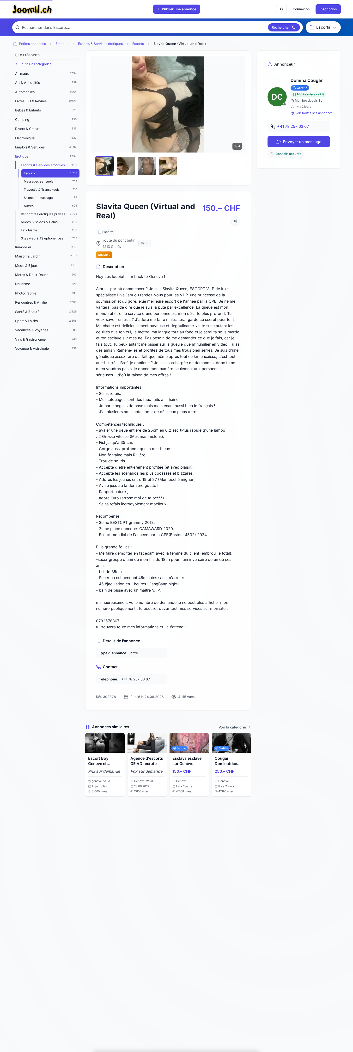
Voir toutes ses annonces (314, 113)
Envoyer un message (302, 141)
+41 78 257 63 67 (293, 126)
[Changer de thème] (281, 9)
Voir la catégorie (232, 727)
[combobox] (144, 27)
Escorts (107, 232)
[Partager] (235, 221)
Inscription (328, 9)
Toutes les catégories (35, 64)
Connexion (301, 9)
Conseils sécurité (288, 154)
